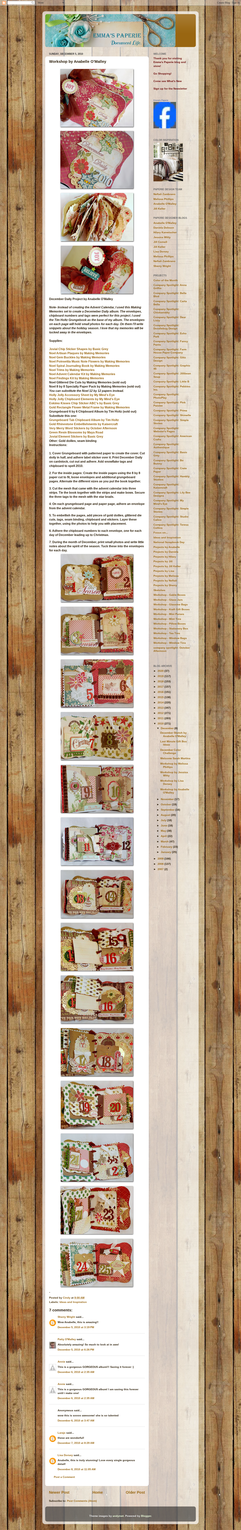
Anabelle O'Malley (164, 203)
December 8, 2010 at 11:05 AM (77, 1469)
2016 (161, 691)
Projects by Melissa (165, 575)
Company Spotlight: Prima (170, 410)
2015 (161, 697)
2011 (161, 718)
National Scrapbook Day (169, 542)
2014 (161, 702)
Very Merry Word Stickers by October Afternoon (83, 428)
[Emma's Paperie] (164, 127)
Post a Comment (64, 1476)
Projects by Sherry (165, 585)
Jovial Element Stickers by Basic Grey (76, 436)
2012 (161, 712)
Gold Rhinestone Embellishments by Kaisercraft (83, 424)
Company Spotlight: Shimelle (172, 415)
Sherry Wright (66, 1316)
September (168, 809)
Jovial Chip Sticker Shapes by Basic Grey (78, 349)
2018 (161, 681)
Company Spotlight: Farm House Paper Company (169, 351)
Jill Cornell (160, 241)
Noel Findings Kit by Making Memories (76, 378)
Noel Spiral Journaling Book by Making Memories (84, 365)
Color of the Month (165, 280)
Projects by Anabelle (166, 547)
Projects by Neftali (165, 580)
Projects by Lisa (163, 570)
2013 (161, 707)
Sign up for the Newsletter (170, 88)
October (166, 804)
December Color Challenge (170, 751)
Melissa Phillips (163, 199)
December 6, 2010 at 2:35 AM (76, 1371)
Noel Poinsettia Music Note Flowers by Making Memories (89, 361)
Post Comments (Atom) (82, 1500)
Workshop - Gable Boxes (169, 594)
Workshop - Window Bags (170, 638)
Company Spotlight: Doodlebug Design (166, 327)
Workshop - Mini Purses (168, 614)
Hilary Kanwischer (165, 232)
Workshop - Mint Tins (167, 618)
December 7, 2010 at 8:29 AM (76, 1442)
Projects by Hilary (164, 556)
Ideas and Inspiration (73, 1302)
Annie (61, 1361)
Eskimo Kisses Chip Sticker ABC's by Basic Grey (84, 403)
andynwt (118, 1515)
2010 (161, 723)
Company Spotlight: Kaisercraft (166, 486)
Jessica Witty (162, 237)
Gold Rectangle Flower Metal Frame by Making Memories (89, 407)
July (164, 820)
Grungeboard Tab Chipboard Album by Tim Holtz (84, 420)
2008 (161, 863)
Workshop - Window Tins (169, 642)
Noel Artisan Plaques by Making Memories (79, 353)
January (166, 852)
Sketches (159, 590)
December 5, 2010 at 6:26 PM (76, 1349)
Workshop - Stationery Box (170, 628)
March (165, 841)
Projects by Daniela (165, 551)
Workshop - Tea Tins (166, 633)
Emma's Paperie (160, 100)
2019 (161, 676)
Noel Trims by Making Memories (72, 370)
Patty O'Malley (67, 1339)
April (164, 836)
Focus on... (160, 532)
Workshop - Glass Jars (168, 599)
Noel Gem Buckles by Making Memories (77, 357)
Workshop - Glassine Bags (170, 604)
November (168, 799)
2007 (161, 869)
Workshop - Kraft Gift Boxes (171, 609)
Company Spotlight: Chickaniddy (166, 311)
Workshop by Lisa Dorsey (172, 782)
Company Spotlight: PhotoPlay (166, 396)
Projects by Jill (162, 561)
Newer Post (59, 1492)
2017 (161, 686)
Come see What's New (167, 81)
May (164, 830)
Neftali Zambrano (164, 194)
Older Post (135, 1492)
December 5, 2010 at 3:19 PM (76, 1327)
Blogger (146, 1515)
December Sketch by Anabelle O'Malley (173, 734)
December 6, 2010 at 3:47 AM (76, 1420)
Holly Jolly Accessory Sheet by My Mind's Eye (82, 395)
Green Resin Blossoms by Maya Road (76, 432)
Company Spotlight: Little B (171, 381)
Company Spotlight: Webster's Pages (166, 430)
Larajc (62, 1432)
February (167, 846)
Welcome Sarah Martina (175, 758)
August (166, 814)
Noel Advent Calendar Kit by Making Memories (82, 374)
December (167, 728)
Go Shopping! (162, 73)
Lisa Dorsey (65, 1455)
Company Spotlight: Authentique (166, 446)
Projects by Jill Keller (167, 566)
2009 (161, 858)
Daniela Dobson (163, 227)
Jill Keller (159, 208)
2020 (161, 670)
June (164, 825)
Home (97, 1492)
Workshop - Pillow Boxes (169, 623)
